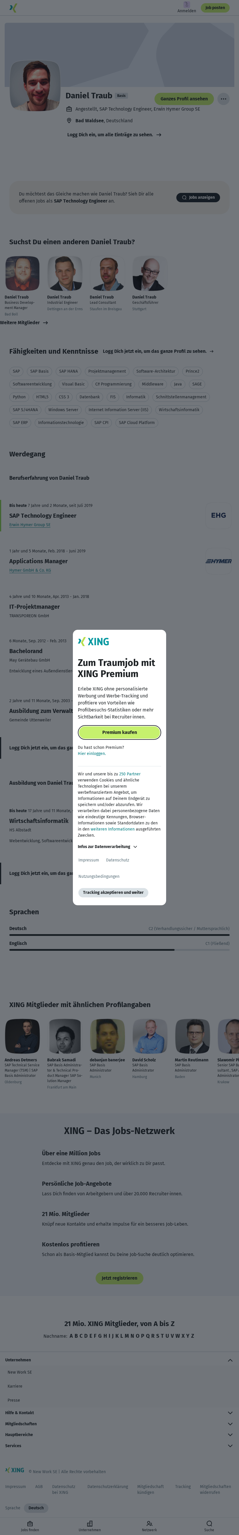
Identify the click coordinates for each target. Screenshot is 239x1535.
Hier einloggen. (92, 753)
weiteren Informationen (113, 829)
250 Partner (129, 774)
